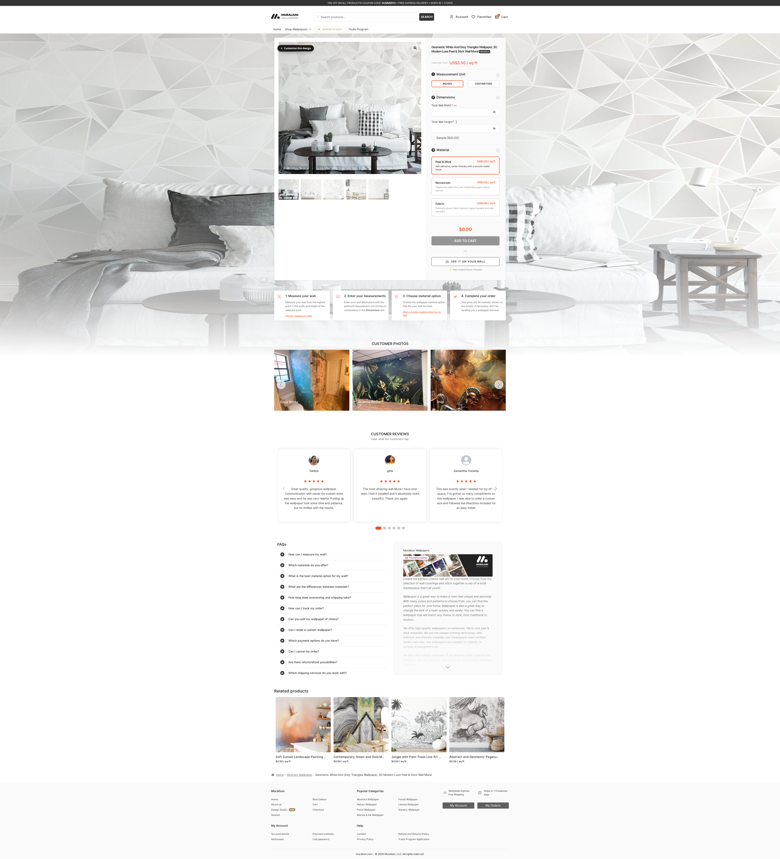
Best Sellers (319, 799)
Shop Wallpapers (296, 29)
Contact (361, 833)
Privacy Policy (365, 839)
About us (276, 804)
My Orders (492, 805)
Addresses (277, 839)
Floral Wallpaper (366, 809)
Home (277, 29)
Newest (275, 815)
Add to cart (465, 241)
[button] (415, 48)
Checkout (318, 809)
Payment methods (323, 833)
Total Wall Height (442, 121)
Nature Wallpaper (367, 804)
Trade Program (358, 29)
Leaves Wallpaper (408, 804)
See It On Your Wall (468, 261)
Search (426, 17)
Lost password (321, 839)
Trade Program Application (413, 839)
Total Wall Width (441, 105)
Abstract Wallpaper (299, 774)
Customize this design (296, 48)
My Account (458, 805)
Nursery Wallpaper (409, 809)
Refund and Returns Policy (413, 833)
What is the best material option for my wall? (422, 313)
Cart (315, 804)
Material (443, 150)
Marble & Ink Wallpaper (370, 815)
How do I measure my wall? (298, 316)
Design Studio (332, 29)
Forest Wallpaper (408, 799)
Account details (280, 833)
